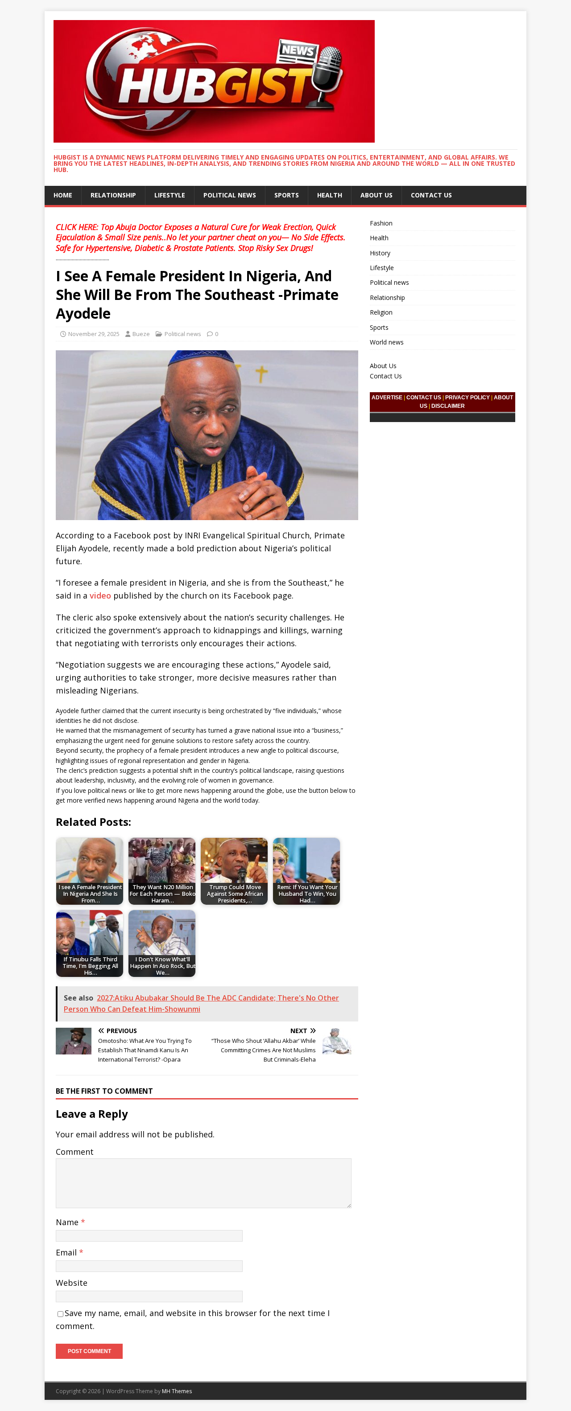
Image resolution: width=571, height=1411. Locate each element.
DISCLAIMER (448, 406)
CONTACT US (423, 397)
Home (63, 195)
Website (71, 1282)
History (380, 253)
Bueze (141, 334)
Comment (75, 1151)
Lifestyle (169, 195)
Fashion (381, 223)
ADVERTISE (387, 397)
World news (387, 342)
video (100, 595)
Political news (229, 195)
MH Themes (177, 1391)
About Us (376, 195)
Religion (381, 312)
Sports (286, 195)
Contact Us (431, 195)
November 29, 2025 (94, 334)
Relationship (113, 195)
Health (329, 195)
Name (68, 1222)
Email (67, 1252)
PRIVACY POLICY (467, 397)
